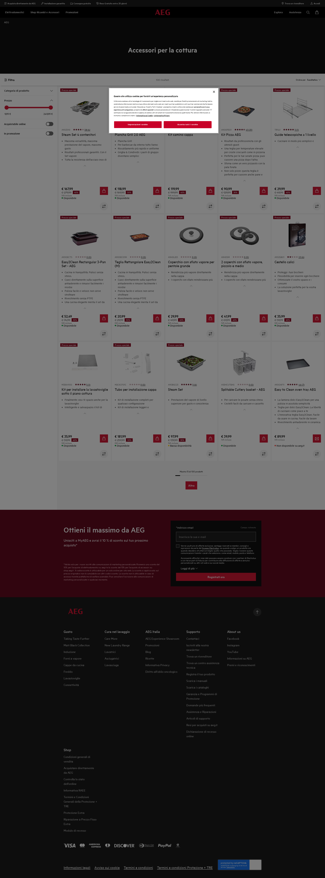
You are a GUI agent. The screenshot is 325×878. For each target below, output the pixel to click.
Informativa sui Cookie (144, 115)
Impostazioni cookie (138, 124)
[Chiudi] (214, 92)
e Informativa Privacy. (162, 115)
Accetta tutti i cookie (187, 124)
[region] (164, 110)
